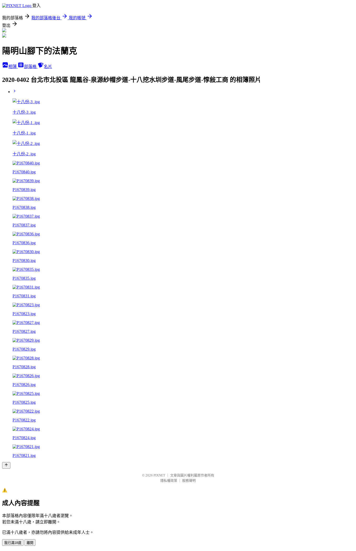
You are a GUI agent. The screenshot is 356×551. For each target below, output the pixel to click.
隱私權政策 (168, 480)
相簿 (13, 66)
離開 (30, 543)
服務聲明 (189, 480)
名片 (48, 66)
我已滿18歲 (12, 543)
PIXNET (159, 475)
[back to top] (6, 465)
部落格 (31, 66)
